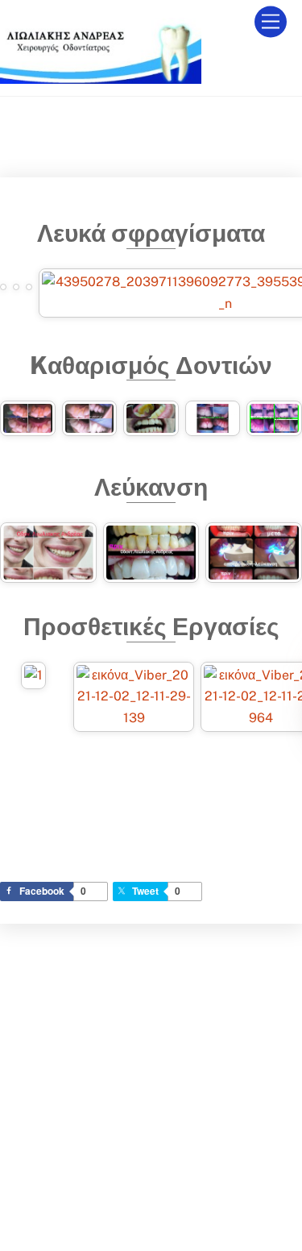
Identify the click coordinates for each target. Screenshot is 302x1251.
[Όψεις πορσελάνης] (33, 678)
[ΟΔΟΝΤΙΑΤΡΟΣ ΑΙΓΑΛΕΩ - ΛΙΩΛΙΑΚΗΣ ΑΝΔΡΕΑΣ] (100, 76)
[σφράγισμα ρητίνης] (3, 278)
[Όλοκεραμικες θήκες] (133, 721)
